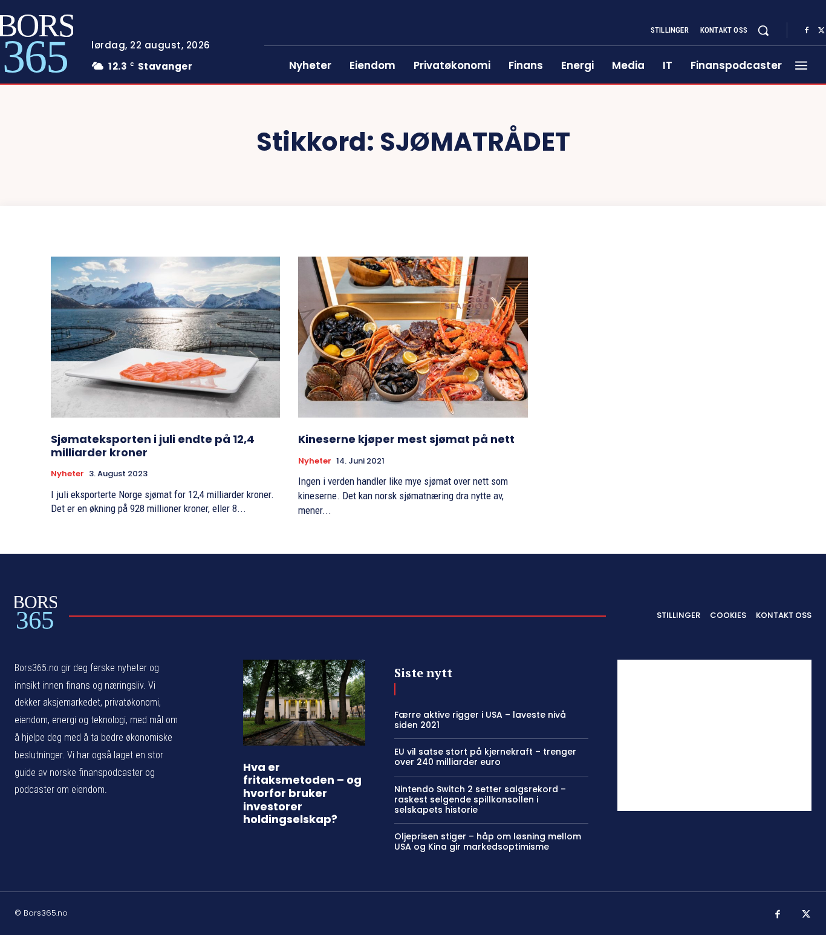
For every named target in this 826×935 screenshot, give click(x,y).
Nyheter (67, 474)
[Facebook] (806, 31)
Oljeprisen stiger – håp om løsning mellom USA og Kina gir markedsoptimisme (487, 841)
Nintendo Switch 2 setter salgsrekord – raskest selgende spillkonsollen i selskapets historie (480, 799)
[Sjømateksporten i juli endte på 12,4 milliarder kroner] (165, 337)
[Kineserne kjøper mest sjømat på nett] (412, 337)
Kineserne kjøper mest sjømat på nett (406, 439)
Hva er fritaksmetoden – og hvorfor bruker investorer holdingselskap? (302, 793)
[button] (763, 30)
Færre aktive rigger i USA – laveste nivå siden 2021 (480, 720)
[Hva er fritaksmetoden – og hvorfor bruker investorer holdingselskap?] (304, 703)
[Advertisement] (714, 735)
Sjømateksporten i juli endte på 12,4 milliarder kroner (153, 445)
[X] (806, 915)
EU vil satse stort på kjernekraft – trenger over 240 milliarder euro (485, 757)
